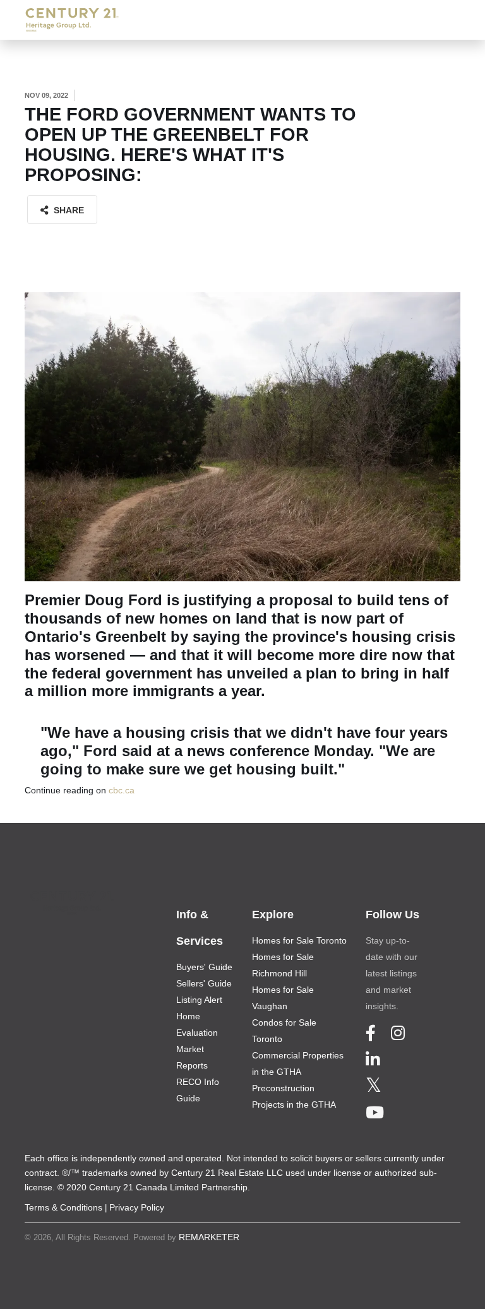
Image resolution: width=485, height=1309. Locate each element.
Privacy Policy (136, 1207)
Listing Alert (199, 1000)
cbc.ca (122, 790)
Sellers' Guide (204, 983)
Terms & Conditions (63, 1207)
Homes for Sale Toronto (299, 940)
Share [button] (67, 210)
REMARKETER (209, 1237)
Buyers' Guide (204, 967)
